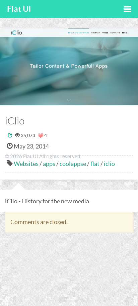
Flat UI (19, 8)
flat (94, 163)
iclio (109, 163)
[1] (40, 135)
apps (49, 163)
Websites (26, 163)
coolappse (73, 163)
